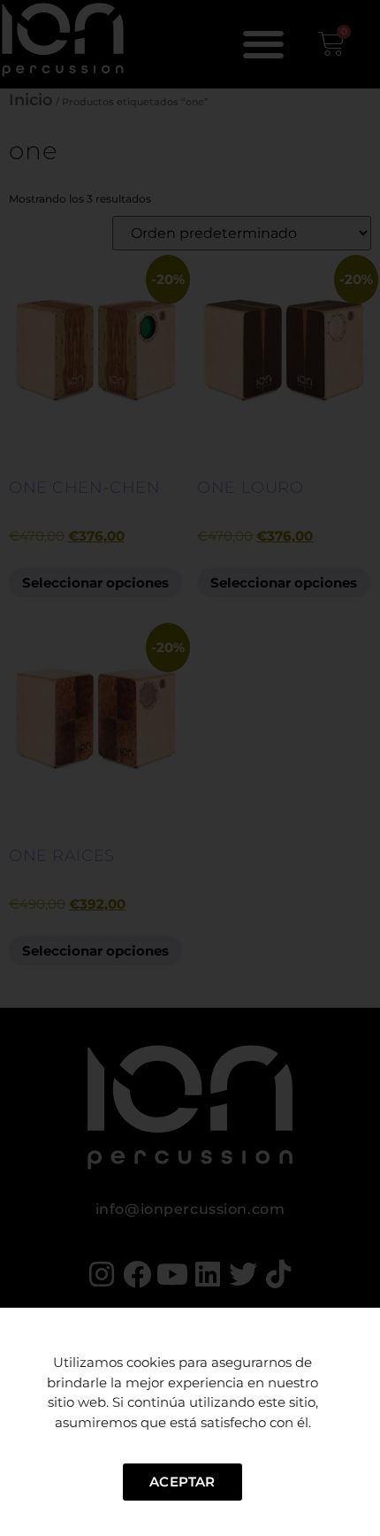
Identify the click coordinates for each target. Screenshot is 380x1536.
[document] (190, 768)
